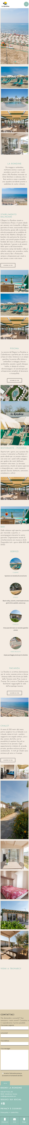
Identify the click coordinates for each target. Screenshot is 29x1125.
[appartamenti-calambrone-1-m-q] (14, 915)
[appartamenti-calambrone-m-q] (14, 855)
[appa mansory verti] (14, 810)
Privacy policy (5, 1112)
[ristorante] (14, 328)
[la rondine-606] (14, 945)
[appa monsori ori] (14, 772)
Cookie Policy (14, 1112)
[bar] (14, 281)
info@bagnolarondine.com (8, 1096)
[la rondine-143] (14, 305)
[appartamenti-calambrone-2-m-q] (14, 885)
